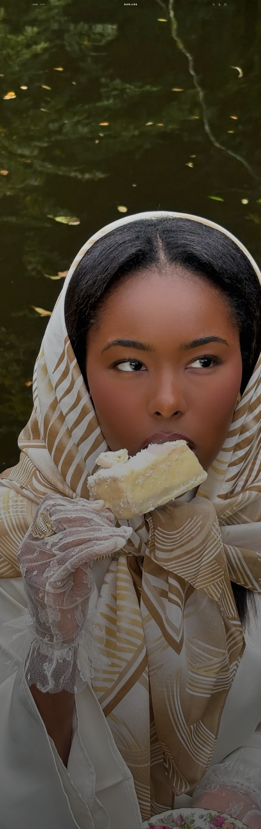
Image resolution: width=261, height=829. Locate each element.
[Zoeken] (214, 4)
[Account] (219, 4)
